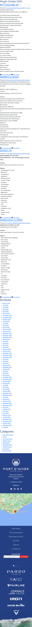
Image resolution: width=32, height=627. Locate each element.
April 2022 (6, 363)
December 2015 (7, 419)
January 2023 (6, 351)
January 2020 (6, 391)
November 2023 (7, 335)
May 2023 (5, 345)
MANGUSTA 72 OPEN (11, 220)
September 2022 (7, 357)
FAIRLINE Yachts (7, 445)
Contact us (16, 549)
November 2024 (7, 317)
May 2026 (5, 309)
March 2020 (6, 389)
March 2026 (6, 313)
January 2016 (6, 417)
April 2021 (6, 373)
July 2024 (5, 323)
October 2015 (7, 423)
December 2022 (7, 353)
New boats (16, 528)
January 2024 (6, 331)
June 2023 (6, 343)
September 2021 (7, 367)
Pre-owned (16, 74)
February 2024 (7, 329)
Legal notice (17, 622)
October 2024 (7, 319)
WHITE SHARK (7, 451)
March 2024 (6, 327)
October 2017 (7, 409)
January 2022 (6, 365)
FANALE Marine (7, 447)
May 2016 (5, 411)
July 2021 (5, 371)
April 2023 (6, 347)
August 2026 (6, 303)
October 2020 (7, 381)
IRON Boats (6, 449)
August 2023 (6, 339)
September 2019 (7, 395)
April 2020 (6, 387)
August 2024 (6, 321)
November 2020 (7, 379)
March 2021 (6, 375)
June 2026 (6, 307)
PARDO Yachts (7, 441)
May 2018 (5, 407)
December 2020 (7, 377)
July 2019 (5, 397)
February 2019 (7, 401)
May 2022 (5, 361)
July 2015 (5, 427)
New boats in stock (8, 435)
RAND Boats (6, 443)
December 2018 (7, 403)
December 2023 (7, 333)
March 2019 (6, 399)
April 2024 (6, 325)
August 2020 (6, 383)
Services (16, 540)
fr (26, 8)
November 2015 (7, 421)
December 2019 (7, 393)
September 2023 (7, 337)
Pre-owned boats (6, 74)
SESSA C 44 (6, 150)
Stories (5, 437)
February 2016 (7, 415)
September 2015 (7, 425)
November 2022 (7, 355)
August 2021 (6, 369)
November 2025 (7, 315)
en (29, 8)
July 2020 (5, 385)
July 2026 (5, 305)
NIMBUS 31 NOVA (9, 77)
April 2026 (6, 311)
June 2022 (6, 359)
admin (28, 80)
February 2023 (7, 349)
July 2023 (5, 341)
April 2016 (6, 413)
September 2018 (7, 405)
